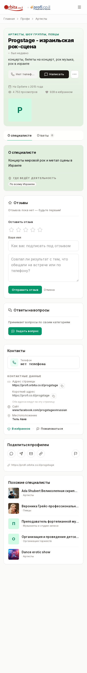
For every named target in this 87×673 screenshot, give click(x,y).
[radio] (11, 230)
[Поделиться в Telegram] (21, 454)
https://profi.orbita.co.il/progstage (35, 385)
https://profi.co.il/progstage (31, 395)
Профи (25, 18)
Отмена (49, 289)
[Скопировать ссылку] (41, 454)
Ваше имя (14, 237)
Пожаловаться (52, 428)
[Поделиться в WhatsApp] (11, 454)
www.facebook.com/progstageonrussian (39, 410)
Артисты (41, 18)
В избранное (21, 428)
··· (74, 74)
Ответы (45, 135)
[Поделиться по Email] (31, 454)
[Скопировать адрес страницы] (62, 386)
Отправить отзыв (25, 289)
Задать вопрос (27, 331)
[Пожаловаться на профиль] (76, 454)
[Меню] (79, 7)
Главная (9, 18)
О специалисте (20, 135)
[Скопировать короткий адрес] (53, 396)
